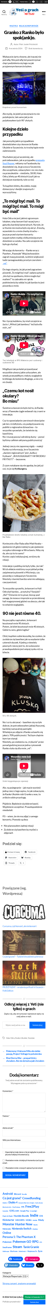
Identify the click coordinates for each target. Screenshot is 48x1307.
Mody (41, 1219)
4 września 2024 (15, 48)
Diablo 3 (5, 1203)
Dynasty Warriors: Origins (26, 1203)
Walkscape (6, 1251)
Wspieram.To (32, 1251)
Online (7, 1232)
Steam (17, 1247)
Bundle (24, 1194)
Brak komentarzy (36, 48)
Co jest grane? (12, 1198)
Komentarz (8, 1091)
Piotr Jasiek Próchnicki (28, 44)
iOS (41, 1215)
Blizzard (17, 1194)
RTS (41, 1242)
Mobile (35, 1220)
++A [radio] (41, 1)
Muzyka (14, 26)
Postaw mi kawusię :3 (34, 1297)
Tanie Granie (31, 1247)
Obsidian (35, 1229)
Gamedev (5, 1211)
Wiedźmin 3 (22, 1251)
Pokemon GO (22, 1241)
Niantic (35, 1225)
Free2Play (32, 1206)
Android (8, 1193)
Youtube (31, 1038)
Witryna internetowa (11, 1140)
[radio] (10, 1)
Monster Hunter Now (17, 1224)
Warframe (14, 1251)
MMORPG (20, 1220)
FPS (22, 1207)
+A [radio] (37, 1)
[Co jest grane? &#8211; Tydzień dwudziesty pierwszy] (24, 942)
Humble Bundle (21, 1215)
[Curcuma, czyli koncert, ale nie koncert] (24, 912)
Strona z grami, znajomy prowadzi (19, 1283)
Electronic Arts (7, 1207)
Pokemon (7, 1242)
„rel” (5, 263)
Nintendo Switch (21, 1228)
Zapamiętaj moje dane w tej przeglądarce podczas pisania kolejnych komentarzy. (25, 1153)
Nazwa (6, 1116)
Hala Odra (10, 1038)
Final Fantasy (16, 1207)
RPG (35, 1241)
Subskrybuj (37, 1025)
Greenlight (33, 1211)
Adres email (8, 1128)
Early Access (39, 1203)
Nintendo (7, 1229)
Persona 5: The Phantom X (19, 1237)
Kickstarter (8, 1219)
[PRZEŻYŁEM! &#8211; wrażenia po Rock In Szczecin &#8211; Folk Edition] (24, 973)
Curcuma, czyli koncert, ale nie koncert (19, 926)
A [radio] (33, 1)
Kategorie (7, 1272)
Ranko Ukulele (21, 1038)
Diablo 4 (13, 1202)
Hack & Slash (8, 1216)
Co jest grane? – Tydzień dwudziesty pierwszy (23, 956)
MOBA (29, 1220)
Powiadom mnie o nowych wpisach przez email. (24, 1168)
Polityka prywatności (11, 1301)
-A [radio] (30, 1)
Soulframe (7, 1247)
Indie (34, 1215)
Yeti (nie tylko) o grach (19, 1297)
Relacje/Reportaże (28, 26)
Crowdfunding (31, 1198)
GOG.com (14, 1210)
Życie (40, 1251)
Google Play (24, 1211)
